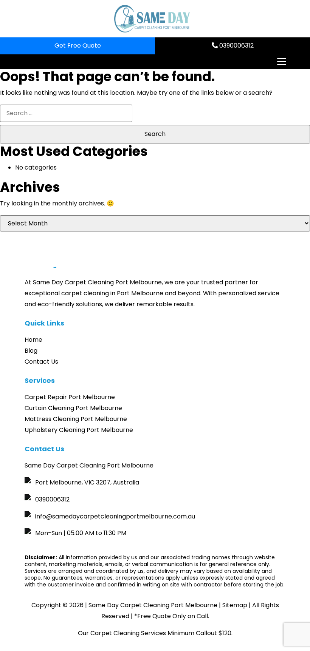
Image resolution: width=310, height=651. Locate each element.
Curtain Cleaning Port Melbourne (73, 408)
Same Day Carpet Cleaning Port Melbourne (152, 605)
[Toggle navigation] (281, 61)
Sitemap (234, 605)
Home (33, 339)
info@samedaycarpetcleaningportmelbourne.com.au (115, 516)
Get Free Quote (77, 45)
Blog (31, 350)
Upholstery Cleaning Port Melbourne (79, 430)
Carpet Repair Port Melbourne (70, 397)
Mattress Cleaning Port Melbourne (76, 419)
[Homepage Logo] (152, 18)
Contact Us (41, 361)
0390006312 (236, 45)
